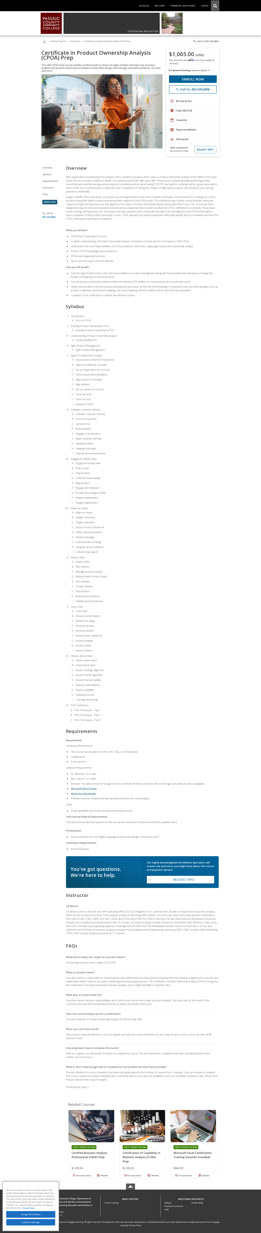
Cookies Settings (31, 1222)
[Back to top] (130, 1198)
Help (167, 1209)
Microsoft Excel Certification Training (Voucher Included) (192, 1155)
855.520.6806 (49, 217)
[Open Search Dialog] (215, 5)
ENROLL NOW (193, 79)
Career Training (111, 1202)
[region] (30, 1206)
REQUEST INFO (205, 149)
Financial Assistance (174, 1206)
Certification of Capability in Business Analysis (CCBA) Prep (141, 1157)
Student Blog (197, 1202)
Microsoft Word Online (84, 788)
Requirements (50, 181)
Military (168, 1202)
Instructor (48, 187)
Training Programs (58, 41)
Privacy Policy (135, 1225)
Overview (47, 167)
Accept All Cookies (31, 1214)
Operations (75, 41)
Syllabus (47, 174)
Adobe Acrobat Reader (83, 793)
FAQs (45, 194)
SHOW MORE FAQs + (77, 1087)
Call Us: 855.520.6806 (205, 41)
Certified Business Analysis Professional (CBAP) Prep (89, 1155)
